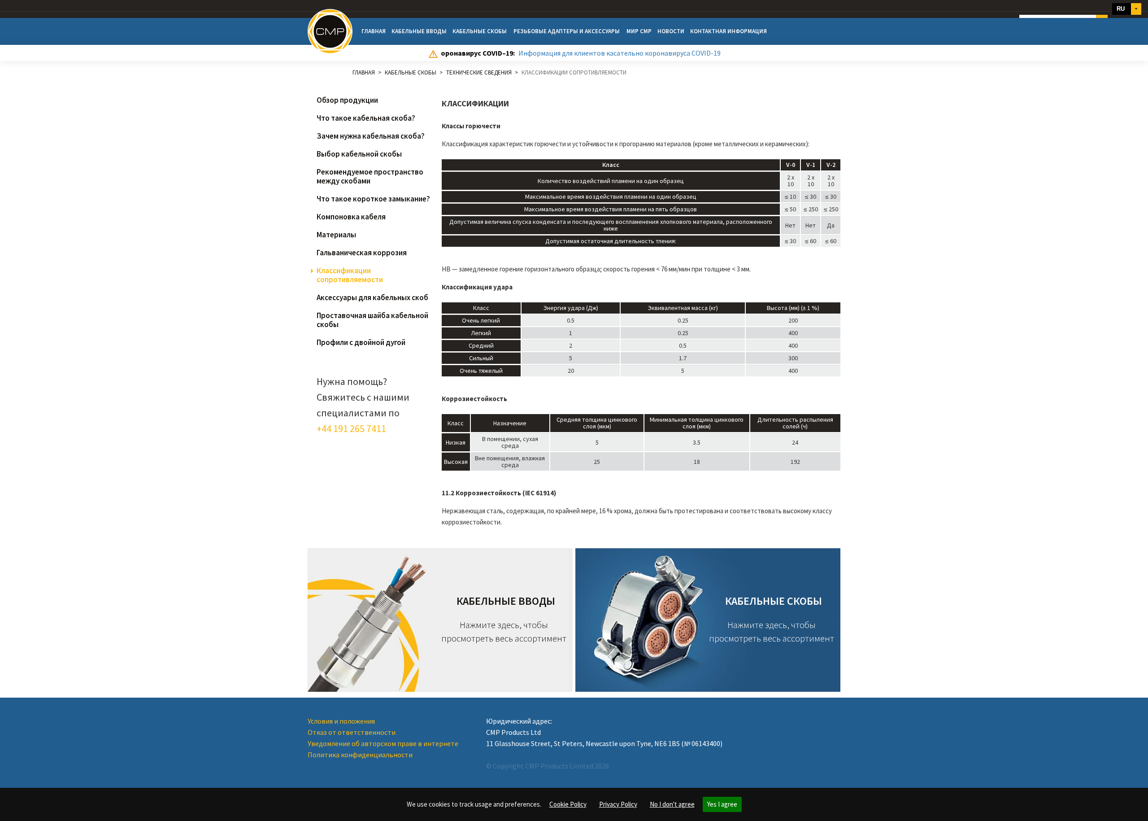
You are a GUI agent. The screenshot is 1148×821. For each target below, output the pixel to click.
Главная (373, 31)
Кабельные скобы (479, 31)
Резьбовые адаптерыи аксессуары (566, 31)
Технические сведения (479, 72)
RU (1121, 8)
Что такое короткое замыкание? (373, 199)
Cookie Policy (568, 804)
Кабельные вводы (419, 31)
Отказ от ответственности (352, 732)
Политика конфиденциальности (360, 754)
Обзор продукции (347, 100)
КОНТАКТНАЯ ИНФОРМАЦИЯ (728, 31)
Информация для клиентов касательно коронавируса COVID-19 (619, 52)
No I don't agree (672, 804)
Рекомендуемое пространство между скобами (370, 176)
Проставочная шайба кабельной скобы (372, 319)
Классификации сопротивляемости (350, 275)
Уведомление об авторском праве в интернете (383, 743)
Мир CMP (639, 31)
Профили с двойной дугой (361, 342)
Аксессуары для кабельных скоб (372, 297)
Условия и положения (341, 720)
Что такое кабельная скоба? (366, 118)
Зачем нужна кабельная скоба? (371, 136)
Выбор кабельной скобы (359, 154)
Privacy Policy (618, 804)
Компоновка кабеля (351, 217)
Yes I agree (722, 804)
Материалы (336, 235)
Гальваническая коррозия (362, 253)
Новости (670, 31)
